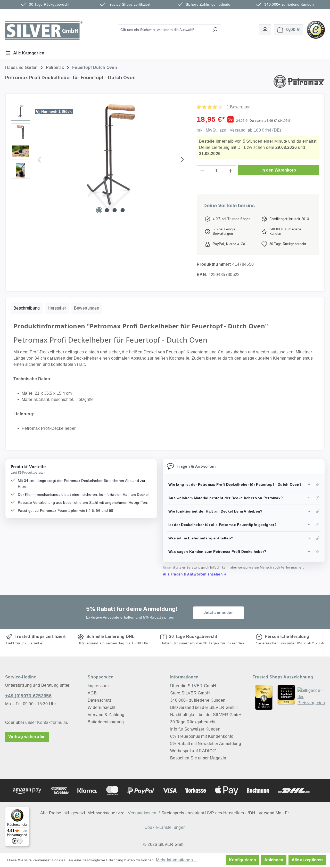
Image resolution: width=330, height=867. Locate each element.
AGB (92, 693)
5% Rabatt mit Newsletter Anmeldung (205, 743)
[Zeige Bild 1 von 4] (99, 210)
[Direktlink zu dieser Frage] (317, 484)
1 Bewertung (239, 107)
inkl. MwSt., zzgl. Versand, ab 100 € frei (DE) (239, 130)
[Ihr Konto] (265, 29)
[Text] (286, 697)
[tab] (27, 308)
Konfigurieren (242, 860)
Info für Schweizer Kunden (195, 729)
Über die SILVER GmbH (193, 686)
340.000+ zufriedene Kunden (197, 700)
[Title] (264, 697)
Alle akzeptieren (307, 860)
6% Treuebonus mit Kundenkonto (201, 736)
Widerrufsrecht (101, 707)
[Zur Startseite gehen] (43, 30)
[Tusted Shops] (316, 29)
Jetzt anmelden (218, 612)
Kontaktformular (52, 722)
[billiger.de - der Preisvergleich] (311, 697)
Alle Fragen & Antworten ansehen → (195, 574)
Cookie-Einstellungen (165, 827)
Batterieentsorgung (106, 722)
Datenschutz (100, 700)
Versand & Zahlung (106, 714)
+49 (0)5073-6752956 (28, 695)
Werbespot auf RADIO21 (193, 751)
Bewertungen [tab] (87, 308)
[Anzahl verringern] (202, 170)
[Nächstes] (182, 159)
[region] (99, 159)
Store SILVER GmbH (190, 693)
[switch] (17, 841)
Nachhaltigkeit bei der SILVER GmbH (206, 714)
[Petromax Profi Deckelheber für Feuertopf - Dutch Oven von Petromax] (111, 159)
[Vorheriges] (39, 159)
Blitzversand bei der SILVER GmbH (204, 707)
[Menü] (26, 809)
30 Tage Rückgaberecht (193, 722)
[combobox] (163, 30)
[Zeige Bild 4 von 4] (122, 210)
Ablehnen (273, 860)
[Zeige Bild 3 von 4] (115, 210)
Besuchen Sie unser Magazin (198, 758)
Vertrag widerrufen (27, 736)
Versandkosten (142, 813)
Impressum (98, 686)
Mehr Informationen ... (176, 860)
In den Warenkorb (278, 170)
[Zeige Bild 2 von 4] (107, 210)
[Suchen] (215, 30)
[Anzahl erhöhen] (230, 170)
